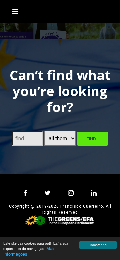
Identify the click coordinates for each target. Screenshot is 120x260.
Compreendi (98, 244)
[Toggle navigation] (15, 12)
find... (93, 138)
